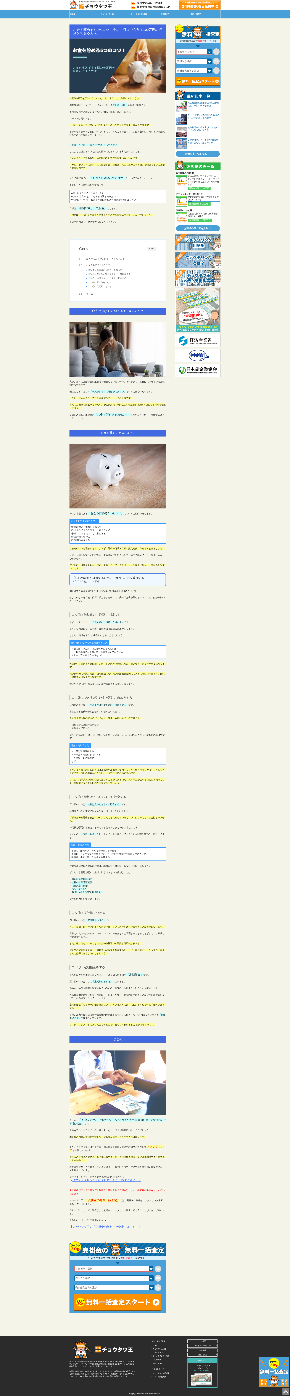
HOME (72, 14)
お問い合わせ (203, 1355)
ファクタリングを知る (161, 1356)
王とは (107, 14)
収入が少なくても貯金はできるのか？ (105, 259)
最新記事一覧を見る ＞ (198, 154)
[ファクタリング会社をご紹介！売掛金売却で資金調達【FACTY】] (198, 330)
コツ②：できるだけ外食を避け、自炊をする (109, 274)
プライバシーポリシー (202, 1346)
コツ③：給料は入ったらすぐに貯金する (107, 278)
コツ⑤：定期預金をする (99, 286)
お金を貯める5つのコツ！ (99, 265)
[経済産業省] (198, 345)
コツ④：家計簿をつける (99, 282)
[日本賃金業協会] (198, 374)
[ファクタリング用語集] (198, 248)
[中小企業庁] (198, 359)
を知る (139, 14)
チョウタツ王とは (159, 1349)
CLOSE (152, 249)
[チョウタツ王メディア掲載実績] (198, 284)
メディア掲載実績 (159, 1377)
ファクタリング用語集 (161, 1373)
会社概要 (202, 1341)
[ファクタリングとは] (198, 266)
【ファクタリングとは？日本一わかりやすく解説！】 (106, 1180)
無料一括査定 (196, 14)
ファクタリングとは (160, 1352)
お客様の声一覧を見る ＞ (198, 228)
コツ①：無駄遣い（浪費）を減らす (105, 270)
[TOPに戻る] (285, 1393)
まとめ (89, 294)
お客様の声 (165, 14)
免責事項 (202, 1350)
